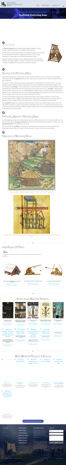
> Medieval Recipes (22, 443)
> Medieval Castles (22, 428)
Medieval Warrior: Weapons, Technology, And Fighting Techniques (33, 340)
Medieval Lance (7, 382)
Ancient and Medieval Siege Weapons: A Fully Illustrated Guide (20, 320)
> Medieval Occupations (23, 435)
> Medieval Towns (22, 430)
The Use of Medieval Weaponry (58, 320)
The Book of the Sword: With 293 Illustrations (45, 320)
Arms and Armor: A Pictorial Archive (58, 332)
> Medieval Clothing (22, 440)
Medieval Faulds (46, 382)
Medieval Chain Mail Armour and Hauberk (59, 383)
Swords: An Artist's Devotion (33, 320)
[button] (63, 6)
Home (38, 5)
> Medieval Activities (22, 438)
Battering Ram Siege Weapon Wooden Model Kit (12, 281)
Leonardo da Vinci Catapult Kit (54, 281)
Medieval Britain (11, 3)
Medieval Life (56, 5)
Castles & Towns (45, 5)
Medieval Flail (7, 414)
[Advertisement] (33, 28)
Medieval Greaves (33, 382)
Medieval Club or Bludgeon (20, 383)
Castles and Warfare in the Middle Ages (46, 336)
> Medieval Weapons (22, 433)
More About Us (37, 437)
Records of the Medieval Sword (8, 320)
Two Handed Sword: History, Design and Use (20, 336)
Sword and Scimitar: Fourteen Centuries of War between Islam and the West (7, 341)
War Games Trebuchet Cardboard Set (33, 281)
